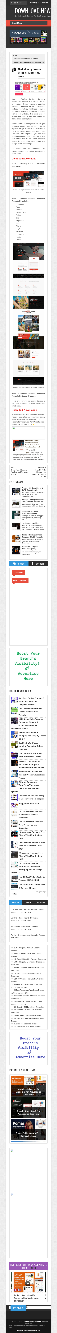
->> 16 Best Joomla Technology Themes (26, 1015)
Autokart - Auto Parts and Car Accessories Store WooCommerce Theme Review (28, 1092)
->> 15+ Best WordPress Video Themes (26, 1027)
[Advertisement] (28, 1239)
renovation (31, 456)
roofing (38, 456)
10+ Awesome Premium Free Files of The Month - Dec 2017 (32, 835)
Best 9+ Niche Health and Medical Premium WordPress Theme (32, 775)
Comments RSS (33, 1330)
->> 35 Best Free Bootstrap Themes (24, 1024)
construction (24, 454)
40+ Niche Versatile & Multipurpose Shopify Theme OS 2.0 (32, 735)
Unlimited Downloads (24, 410)
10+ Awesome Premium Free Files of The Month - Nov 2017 (32, 845)
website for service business (26, 59)
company (16, 454)
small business (18, 457)
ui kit (35, 457)
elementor (32, 454)
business (39, 452)
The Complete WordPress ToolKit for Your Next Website (30, 711)
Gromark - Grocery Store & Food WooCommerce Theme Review (28, 1113)
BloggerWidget (41, 892)
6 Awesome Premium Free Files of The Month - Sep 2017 (31, 856)
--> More (14, 894)
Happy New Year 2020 (29, 803)
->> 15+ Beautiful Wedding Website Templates (28, 959)
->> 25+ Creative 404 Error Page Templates (27, 1007)
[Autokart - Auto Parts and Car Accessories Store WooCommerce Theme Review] (28, 1292)
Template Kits (28, 457)
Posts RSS (21, 1330)
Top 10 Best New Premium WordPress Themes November (31, 825)
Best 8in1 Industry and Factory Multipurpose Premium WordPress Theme (31, 764)
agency (33, 452)
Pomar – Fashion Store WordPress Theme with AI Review (28, 1135)
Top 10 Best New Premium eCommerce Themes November (31, 814)
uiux (22, 459)
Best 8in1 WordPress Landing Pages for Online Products (31, 746)
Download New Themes (32, 1322)
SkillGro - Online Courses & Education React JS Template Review (31, 701)
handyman (24, 456)
